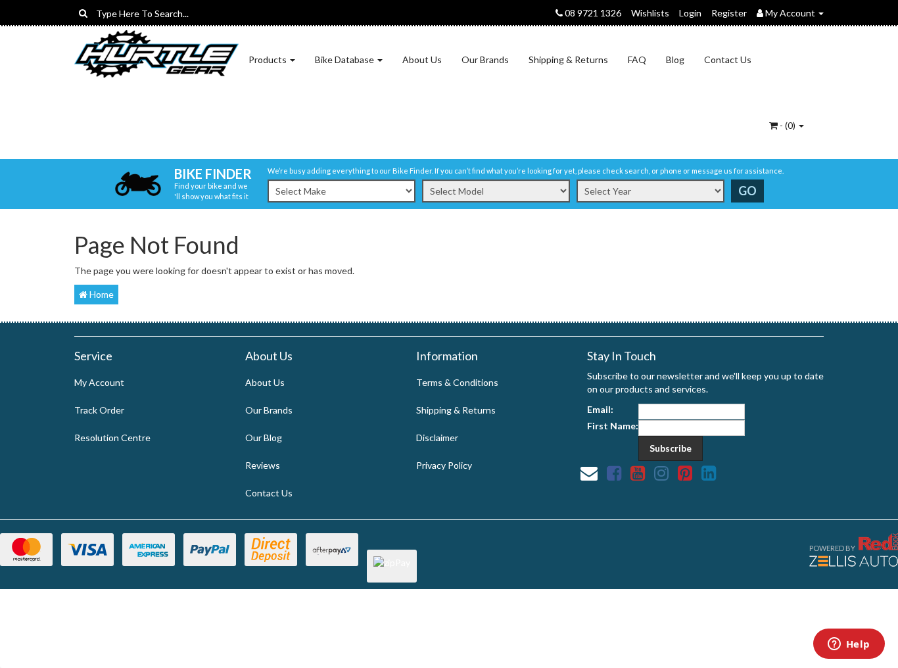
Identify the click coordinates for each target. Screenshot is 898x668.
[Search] (83, 13)
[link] (614, 472)
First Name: (612, 425)
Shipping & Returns (568, 59)
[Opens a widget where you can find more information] (849, 645)
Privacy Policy (444, 465)
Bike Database (345, 59)
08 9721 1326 (592, 12)
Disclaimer (437, 437)
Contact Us (727, 59)
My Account (99, 382)
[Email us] (589, 472)
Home (100, 294)
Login (690, 12)
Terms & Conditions (457, 382)
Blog (675, 59)
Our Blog (263, 437)
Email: (600, 409)
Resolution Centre (112, 437)
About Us (422, 59)
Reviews (262, 465)
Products (268, 59)
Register (729, 12)
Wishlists (650, 12)
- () (787, 125)
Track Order (99, 410)
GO (747, 190)
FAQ (637, 59)
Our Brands (485, 59)
